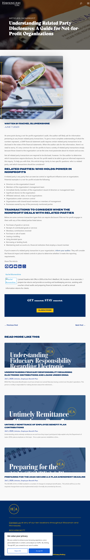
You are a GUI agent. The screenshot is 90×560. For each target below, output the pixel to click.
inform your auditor (62, 250)
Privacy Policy (59, 555)
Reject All (18, 551)
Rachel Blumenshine (34, 123)
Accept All (39, 551)
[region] (28, 544)
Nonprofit (28, 18)
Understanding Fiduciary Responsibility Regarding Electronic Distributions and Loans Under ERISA (38, 374)
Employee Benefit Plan (29, 379)
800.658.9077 (17, 530)
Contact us (15, 522)
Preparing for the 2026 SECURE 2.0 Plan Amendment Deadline (44, 477)
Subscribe (45, 310)
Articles (14, 18)
